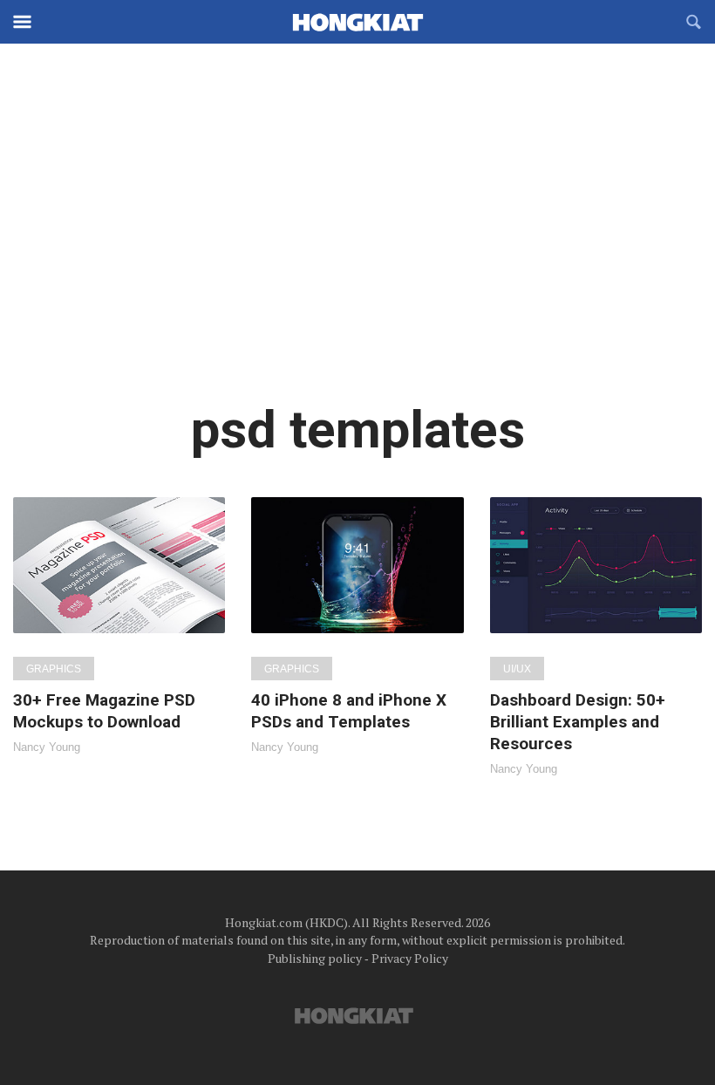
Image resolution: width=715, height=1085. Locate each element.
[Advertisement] (357, 235)
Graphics (53, 669)
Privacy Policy (409, 958)
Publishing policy (315, 958)
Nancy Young (46, 747)
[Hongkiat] (357, 22)
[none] (119, 625)
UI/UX (517, 669)
